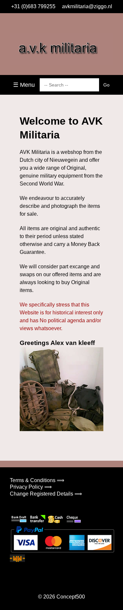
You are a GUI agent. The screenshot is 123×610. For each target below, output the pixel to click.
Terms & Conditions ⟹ (37, 480)
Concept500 (70, 596)
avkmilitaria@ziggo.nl (87, 6)
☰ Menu (24, 85)
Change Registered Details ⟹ (46, 494)
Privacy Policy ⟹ (31, 487)
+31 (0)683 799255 (33, 6)
